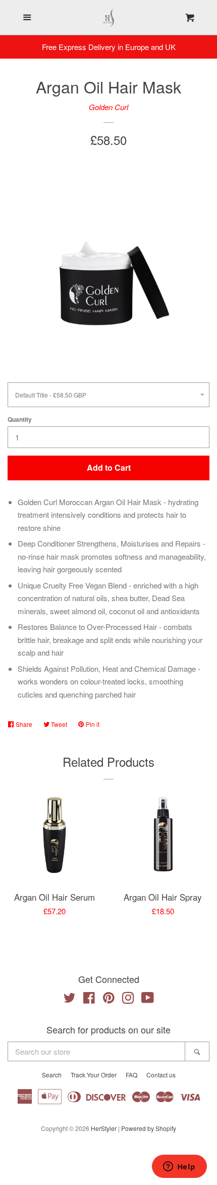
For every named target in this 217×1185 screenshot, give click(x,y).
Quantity (20, 419)
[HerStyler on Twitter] (70, 999)
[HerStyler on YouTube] (147, 999)
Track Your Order (94, 1074)
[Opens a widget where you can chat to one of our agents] (179, 1167)
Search (52, 1074)
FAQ (131, 1074)
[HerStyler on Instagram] (128, 999)
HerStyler (104, 1128)
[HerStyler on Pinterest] (108, 999)
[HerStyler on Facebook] (89, 999)
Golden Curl (108, 107)
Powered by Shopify (148, 1128)
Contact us (161, 1074)
